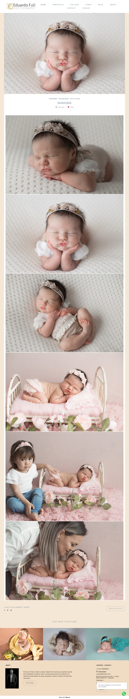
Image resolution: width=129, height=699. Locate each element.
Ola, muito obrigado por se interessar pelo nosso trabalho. (109, 685)
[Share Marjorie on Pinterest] (11, 610)
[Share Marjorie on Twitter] (7, 610)
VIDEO (89, 4)
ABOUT (113, 4)
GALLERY (74, 4)
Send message (102, 671)
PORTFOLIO (58, 4)
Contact (102, 689)
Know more (30, 683)
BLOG (100, 4)
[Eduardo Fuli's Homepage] (21, 6)
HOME (43, 4)
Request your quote (115, 608)
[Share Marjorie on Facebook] (4, 610)
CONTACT (71, 8)
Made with (64, 697)
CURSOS (86, 8)
